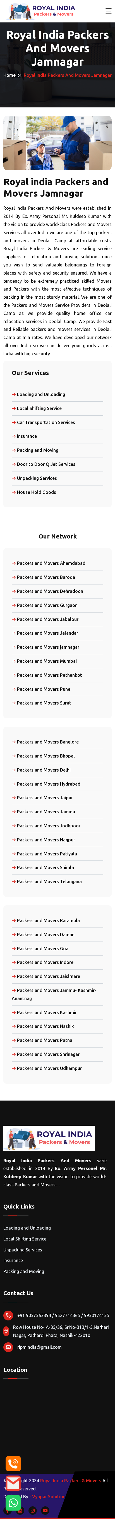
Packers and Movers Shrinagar (48, 1054)
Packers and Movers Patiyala (47, 853)
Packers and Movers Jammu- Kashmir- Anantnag (54, 994)
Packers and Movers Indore (45, 962)
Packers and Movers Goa (42, 948)
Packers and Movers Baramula (48, 920)
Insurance (27, 436)
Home (9, 75)
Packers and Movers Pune (43, 689)
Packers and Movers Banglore (48, 741)
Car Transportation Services (46, 422)
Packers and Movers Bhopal (46, 755)
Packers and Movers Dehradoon (50, 591)
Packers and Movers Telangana (49, 881)
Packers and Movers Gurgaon (47, 605)
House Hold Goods (36, 492)
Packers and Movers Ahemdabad (51, 563)
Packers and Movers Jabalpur (47, 619)
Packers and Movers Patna (44, 1040)
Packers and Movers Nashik (45, 1026)
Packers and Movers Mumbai (47, 661)
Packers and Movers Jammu (46, 811)
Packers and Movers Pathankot (49, 675)
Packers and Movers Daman (46, 934)
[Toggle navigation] (109, 11)
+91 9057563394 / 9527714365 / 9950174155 (63, 1315)
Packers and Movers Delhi (44, 769)
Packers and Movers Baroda (46, 577)
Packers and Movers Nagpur (46, 839)
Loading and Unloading (41, 394)
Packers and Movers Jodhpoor (48, 825)
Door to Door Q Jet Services (46, 464)
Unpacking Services (37, 478)
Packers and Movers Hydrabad (48, 783)
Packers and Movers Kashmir (47, 1012)
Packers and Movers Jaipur (45, 797)
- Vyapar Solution (47, 1496)
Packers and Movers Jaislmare (48, 976)
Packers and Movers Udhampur (49, 1068)
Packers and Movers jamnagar (48, 647)
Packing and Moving (37, 450)
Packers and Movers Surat (44, 702)
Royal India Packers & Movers (70, 1480)
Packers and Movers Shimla (45, 867)
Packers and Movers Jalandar (47, 633)
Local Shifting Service (39, 408)
